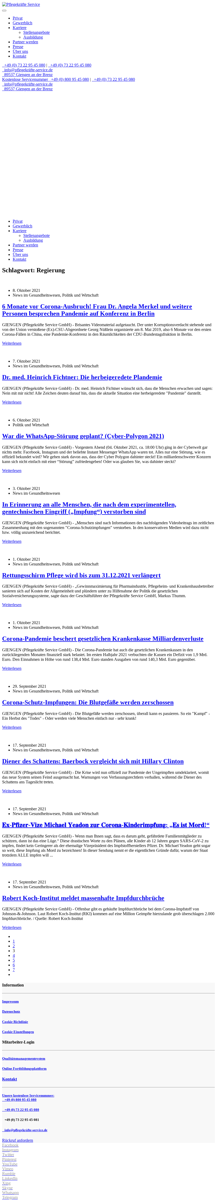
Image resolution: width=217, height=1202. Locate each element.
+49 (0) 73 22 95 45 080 (24, 65)
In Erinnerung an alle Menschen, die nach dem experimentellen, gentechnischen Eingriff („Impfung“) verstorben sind (89, 508)
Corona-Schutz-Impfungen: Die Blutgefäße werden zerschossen (88, 702)
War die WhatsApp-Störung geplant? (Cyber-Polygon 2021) (83, 436)
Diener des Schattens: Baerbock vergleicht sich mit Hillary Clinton (93, 761)
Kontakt (19, 56)
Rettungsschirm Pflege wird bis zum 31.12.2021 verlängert (81, 575)
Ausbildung (33, 37)
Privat (17, 18)
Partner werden (25, 42)
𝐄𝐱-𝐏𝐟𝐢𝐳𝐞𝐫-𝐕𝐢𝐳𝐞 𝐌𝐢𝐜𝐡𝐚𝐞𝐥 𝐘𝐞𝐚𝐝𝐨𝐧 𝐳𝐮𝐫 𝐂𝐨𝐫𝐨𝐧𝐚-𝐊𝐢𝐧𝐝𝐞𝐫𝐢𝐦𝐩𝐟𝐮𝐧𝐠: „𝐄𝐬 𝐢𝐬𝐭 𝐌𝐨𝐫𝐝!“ (106, 824)
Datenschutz (11, 1011)
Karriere (19, 27)
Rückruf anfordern (17, 1140)
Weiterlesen (11, 343)
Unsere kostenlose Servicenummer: (28, 1097)
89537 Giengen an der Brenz (28, 74)
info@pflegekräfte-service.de (28, 70)
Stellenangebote (36, 32)
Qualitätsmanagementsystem (23, 1058)
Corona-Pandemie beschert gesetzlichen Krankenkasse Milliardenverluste (103, 638)
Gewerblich (22, 23)
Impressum (10, 1001)
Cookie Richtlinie (15, 1022)
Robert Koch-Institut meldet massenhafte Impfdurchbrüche (83, 898)
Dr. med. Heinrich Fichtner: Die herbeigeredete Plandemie (82, 377)
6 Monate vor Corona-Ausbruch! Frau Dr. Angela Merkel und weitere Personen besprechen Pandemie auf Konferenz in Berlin (97, 310)
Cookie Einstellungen (18, 1032)
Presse (18, 46)
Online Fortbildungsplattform (24, 1068)
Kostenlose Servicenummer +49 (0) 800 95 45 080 (45, 79)
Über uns (20, 51)
